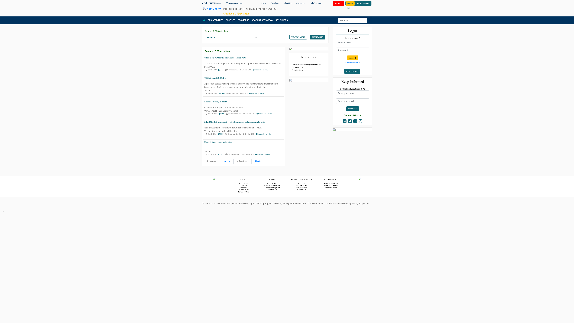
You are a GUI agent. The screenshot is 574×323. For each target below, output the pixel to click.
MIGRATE (338, 3)
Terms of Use (243, 192)
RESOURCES (281, 20)
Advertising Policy (331, 185)
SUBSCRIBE (352, 109)
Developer (275, 3)
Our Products (301, 187)
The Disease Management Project (307, 64)
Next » (227, 161)
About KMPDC (272, 183)
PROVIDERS (243, 20)
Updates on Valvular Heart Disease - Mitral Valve (225, 57)
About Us (287, 3)
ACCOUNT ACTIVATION (262, 20)
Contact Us (300, 3)
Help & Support (316, 3)
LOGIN (350, 3)
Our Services (301, 185)
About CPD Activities (272, 185)
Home (263, 3)
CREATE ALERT (317, 37)
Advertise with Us (331, 183)
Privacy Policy (243, 190)
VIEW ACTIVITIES (298, 37)
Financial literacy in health (215, 101)
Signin (352, 58)
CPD (221, 70)
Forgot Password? (352, 62)
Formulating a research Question (218, 142)
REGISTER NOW (363, 3)
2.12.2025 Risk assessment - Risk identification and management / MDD (234, 121)
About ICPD (243, 183)
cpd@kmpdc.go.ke (235, 3)
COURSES (230, 20)
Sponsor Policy (331, 187)
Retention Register (272, 187)
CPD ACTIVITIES (215, 20)
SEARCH (258, 37)
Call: (212, 3)
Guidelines (298, 70)
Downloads (298, 67)
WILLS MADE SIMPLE (215, 77)
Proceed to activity (261, 70)
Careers (243, 187)
